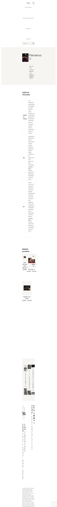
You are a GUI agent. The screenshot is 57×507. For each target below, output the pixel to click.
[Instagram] (34, 413)
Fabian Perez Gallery (33, 379)
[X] (34, 423)
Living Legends (29, 380)
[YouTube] (34, 418)
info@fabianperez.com (25, 438)
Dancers (31, 71)
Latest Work (25, 379)
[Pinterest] (34, 420)
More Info (25, 273)
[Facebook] (34, 416)
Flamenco (31, 74)
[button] (26, 55)
